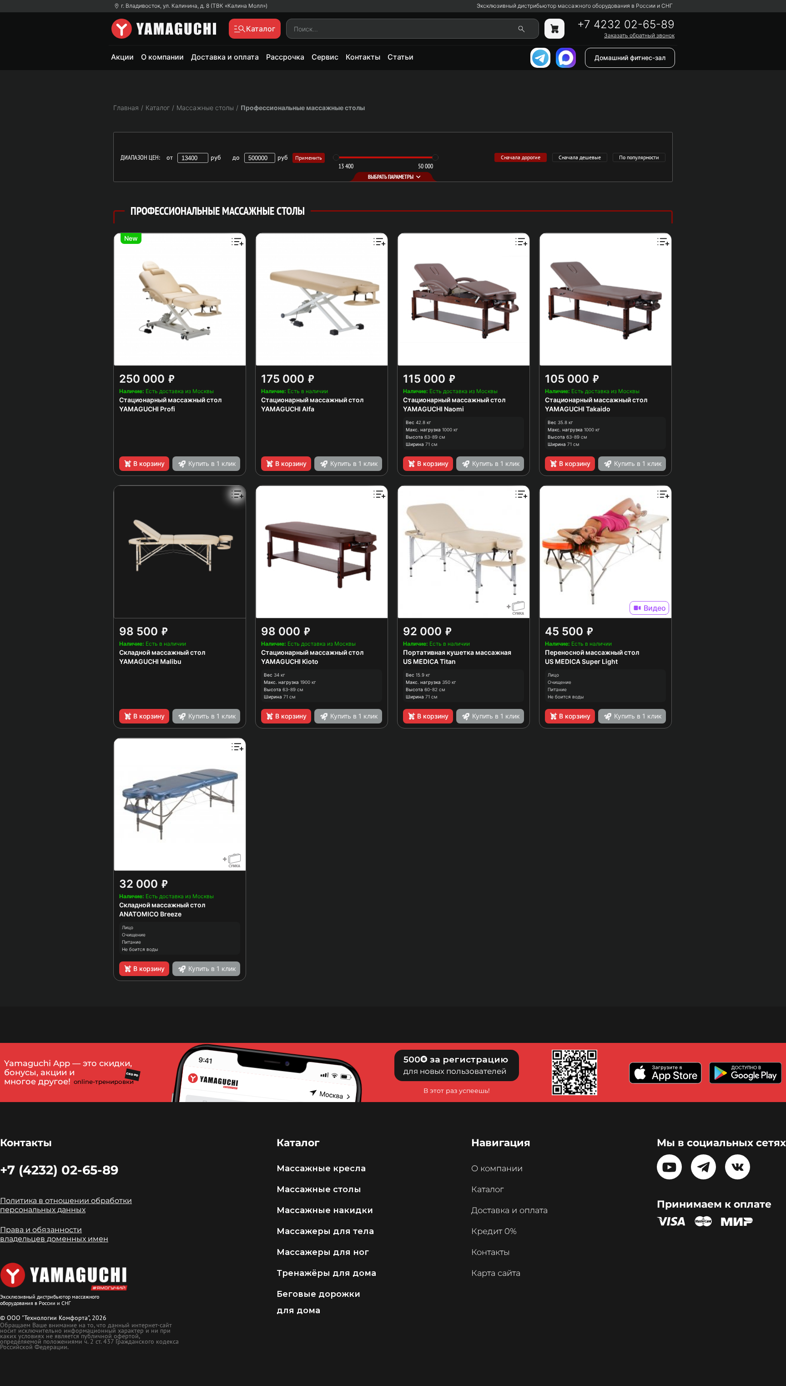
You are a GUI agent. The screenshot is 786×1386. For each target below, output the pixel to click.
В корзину (149, 463)
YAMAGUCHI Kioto (289, 661)
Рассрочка (285, 56)
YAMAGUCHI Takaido (577, 409)
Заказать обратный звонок (639, 35)
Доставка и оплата (225, 56)
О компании (162, 56)
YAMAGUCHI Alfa (287, 409)
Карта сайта (495, 1273)
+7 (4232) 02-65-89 (59, 1170)
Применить (308, 157)
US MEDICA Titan (429, 661)
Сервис (325, 56)
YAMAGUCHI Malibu (150, 661)
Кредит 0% (494, 1231)
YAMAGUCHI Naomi (433, 409)
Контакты (363, 56)
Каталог (487, 1189)
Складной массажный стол (162, 652)
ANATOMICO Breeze (150, 914)
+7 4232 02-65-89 (626, 24)
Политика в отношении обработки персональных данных (66, 1205)
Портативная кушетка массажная (457, 652)
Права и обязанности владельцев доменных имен (54, 1234)
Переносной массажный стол (592, 652)
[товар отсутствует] (554, 29)
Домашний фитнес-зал (630, 57)
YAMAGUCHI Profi (147, 409)
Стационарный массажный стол (170, 400)
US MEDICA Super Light (581, 661)
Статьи (400, 56)
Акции (122, 56)
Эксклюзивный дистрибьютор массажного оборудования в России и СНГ (575, 6)
